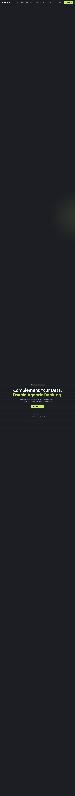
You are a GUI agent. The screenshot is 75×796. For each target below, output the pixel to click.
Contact (49, 2)
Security (44, 2)
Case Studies (38, 2)
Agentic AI (32, 2)
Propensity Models (25, 2)
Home (18, 2)
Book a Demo (69, 2)
